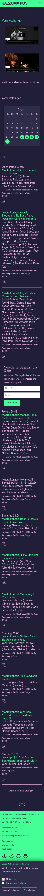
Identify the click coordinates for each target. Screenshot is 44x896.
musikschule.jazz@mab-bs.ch (15, 836)
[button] (22, 805)
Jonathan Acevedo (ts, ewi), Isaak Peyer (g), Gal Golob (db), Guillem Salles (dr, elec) (19, 646)
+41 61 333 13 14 (9, 832)
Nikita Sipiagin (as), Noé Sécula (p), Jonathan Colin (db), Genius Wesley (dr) (18, 564)
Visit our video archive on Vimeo (21, 82)
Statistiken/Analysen (16, 883)
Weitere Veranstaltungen (21, 791)
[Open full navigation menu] (40, 4)
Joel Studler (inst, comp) (17, 764)
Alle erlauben (29, 890)
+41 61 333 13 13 (9, 822)
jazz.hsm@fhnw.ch (26, 822)
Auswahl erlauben (11, 890)
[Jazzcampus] (15, 3)
